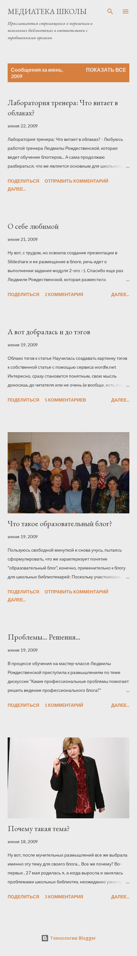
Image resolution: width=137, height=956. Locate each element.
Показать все (106, 70)
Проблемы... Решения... (44, 637)
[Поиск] (110, 11)
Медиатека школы (47, 11)
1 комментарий (64, 705)
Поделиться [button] (23, 181)
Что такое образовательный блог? (60, 523)
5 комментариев (65, 399)
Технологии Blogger (72, 938)
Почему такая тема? (39, 828)
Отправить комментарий (76, 181)
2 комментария (64, 294)
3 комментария (64, 896)
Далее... (17, 189)
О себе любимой (33, 226)
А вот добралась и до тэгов (49, 332)
